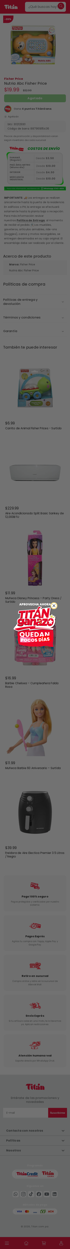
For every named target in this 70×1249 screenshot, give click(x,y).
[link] (35, 624)
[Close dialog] (54, 606)
